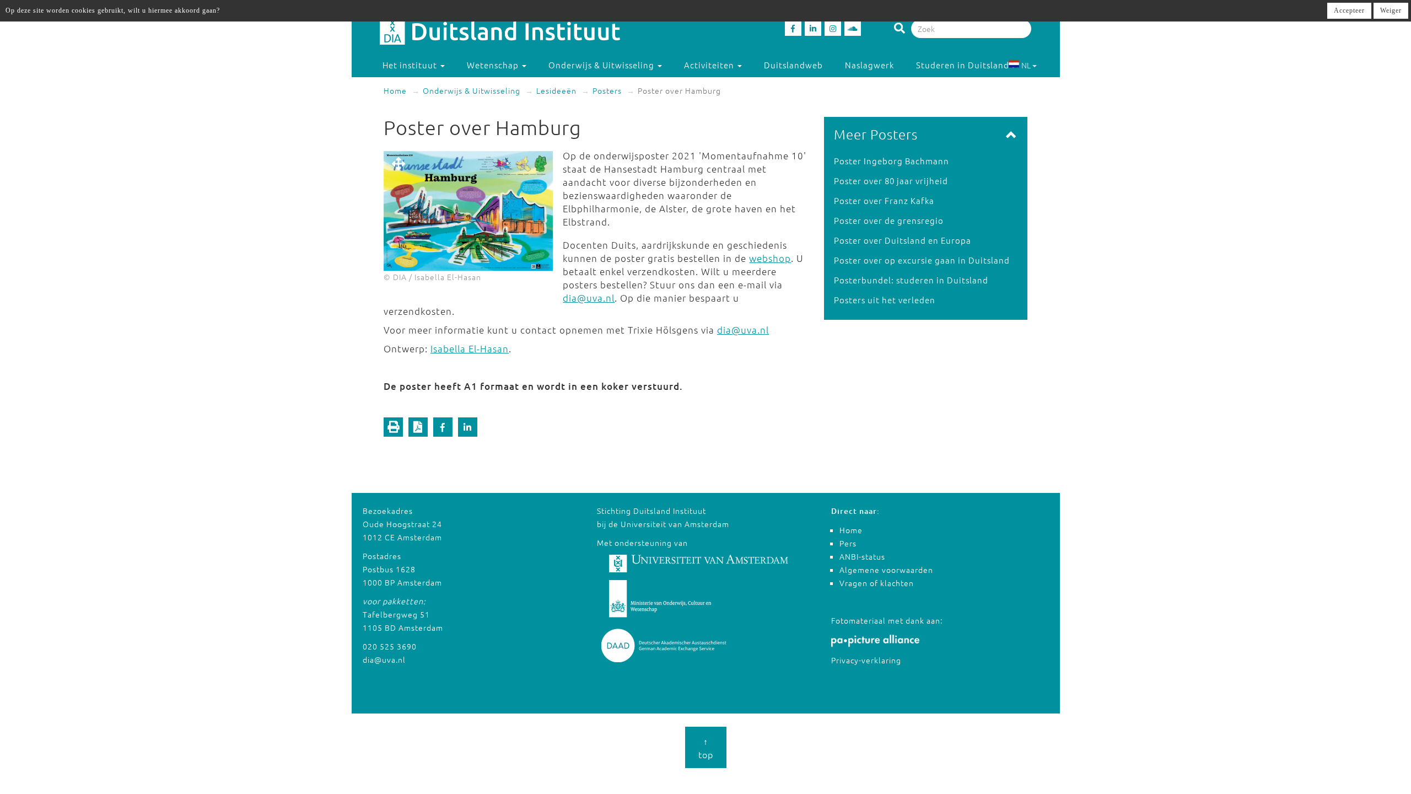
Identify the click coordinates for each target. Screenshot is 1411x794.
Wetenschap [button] (494, 65)
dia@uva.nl (589, 298)
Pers (848, 543)
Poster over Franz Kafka (884, 200)
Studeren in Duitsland (962, 65)
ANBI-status (862, 556)
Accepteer (1349, 10)
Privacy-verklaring (866, 660)
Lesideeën (556, 90)
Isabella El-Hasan (469, 348)
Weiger (1391, 10)
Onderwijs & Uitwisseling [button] (602, 65)
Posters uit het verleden (884, 299)
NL (1026, 65)
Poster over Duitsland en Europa (902, 240)
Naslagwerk (869, 65)
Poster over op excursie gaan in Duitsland (922, 260)
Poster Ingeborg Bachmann (891, 161)
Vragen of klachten (876, 582)
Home (395, 90)
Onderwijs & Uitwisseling (471, 90)
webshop (770, 258)
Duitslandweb (793, 65)
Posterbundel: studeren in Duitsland (911, 280)
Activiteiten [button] (710, 65)
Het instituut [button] (411, 65)
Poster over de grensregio (889, 220)
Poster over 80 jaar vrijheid (891, 180)
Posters (607, 90)
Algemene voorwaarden (886, 569)
